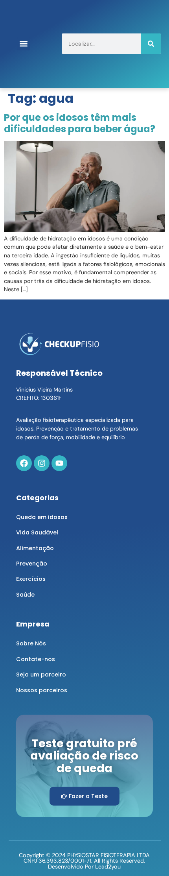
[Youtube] (59, 463)
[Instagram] (42, 463)
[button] (23, 43)
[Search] (151, 43)
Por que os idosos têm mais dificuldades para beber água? (79, 123)
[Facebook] (24, 463)
